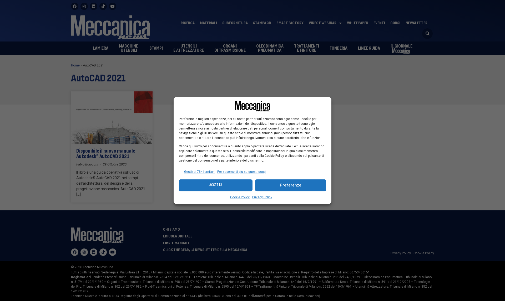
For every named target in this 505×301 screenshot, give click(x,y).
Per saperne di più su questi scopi (241, 172)
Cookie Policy (240, 197)
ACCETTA (215, 185)
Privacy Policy (262, 197)
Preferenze (290, 185)
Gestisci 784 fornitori (199, 172)
